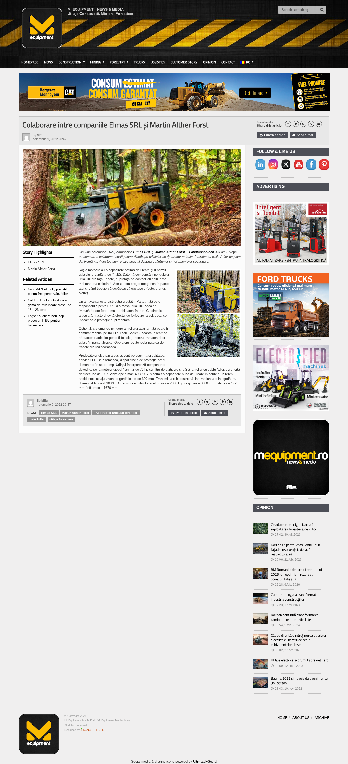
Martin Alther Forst (75, 413)
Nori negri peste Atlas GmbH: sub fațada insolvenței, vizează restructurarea (295, 549)
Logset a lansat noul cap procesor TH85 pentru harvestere (46, 320)
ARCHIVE (322, 718)
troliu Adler (37, 419)
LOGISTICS (158, 62)
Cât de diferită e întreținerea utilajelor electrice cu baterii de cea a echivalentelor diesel (298, 640)
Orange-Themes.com (92, 730)
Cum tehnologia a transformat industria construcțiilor (293, 597)
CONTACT (228, 62)
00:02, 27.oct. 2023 (286, 650)
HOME (282, 718)
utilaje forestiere (61, 419)
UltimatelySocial (205, 761)
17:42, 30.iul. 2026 (286, 535)
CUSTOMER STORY (184, 62)
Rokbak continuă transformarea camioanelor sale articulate (295, 617)
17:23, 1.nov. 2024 (285, 605)
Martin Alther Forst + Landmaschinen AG (187, 252)
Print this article (272, 135)
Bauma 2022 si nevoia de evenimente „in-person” (299, 681)
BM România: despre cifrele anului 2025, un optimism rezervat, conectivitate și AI (296, 574)
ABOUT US (301, 718)
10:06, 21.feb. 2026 (286, 559)
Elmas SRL (142, 252)
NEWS (48, 62)
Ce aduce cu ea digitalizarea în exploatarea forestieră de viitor (293, 527)
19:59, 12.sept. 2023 (287, 666)
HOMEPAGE (29, 62)
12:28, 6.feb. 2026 (285, 584)
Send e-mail (303, 135)
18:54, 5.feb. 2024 (285, 625)
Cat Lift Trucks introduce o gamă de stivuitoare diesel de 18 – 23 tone (49, 304)
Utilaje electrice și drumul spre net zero (299, 660)
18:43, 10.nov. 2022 (286, 688)
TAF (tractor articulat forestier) (116, 413)
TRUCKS (139, 62)
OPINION (209, 62)
